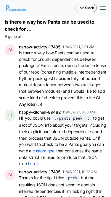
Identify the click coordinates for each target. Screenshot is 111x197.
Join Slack (86, 8)
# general (12, 36)
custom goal (44, 150)
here (32, 163)
